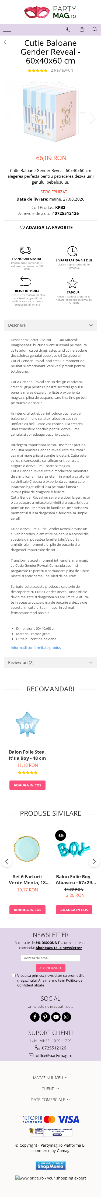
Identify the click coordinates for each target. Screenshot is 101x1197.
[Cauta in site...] (95, 29)
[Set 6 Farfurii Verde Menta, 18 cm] (27, 849)
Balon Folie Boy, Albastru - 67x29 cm (74, 880)
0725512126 (53, 1048)
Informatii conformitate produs (36, 647)
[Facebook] (35, 1017)
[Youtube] (56, 1017)
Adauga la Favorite (49, 227)
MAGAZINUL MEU (48, 1077)
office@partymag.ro (53, 1055)
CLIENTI (48, 1088)
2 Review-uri (62, 70)
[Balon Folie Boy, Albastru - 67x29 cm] (74, 849)
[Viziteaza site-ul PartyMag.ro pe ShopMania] (51, 1165)
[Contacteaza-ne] (68, 29)
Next (92, 118)
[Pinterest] (45, 1017)
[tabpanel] (50, 113)
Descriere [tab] (17, 325)
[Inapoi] (4, 42)
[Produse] (7, 31)
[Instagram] (66, 1017)
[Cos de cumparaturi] (82, 29)
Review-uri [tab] (20, 662)
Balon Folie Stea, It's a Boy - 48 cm (27, 755)
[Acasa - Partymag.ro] (51, 12)
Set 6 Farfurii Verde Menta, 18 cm (27, 880)
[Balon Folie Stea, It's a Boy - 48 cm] (27, 724)
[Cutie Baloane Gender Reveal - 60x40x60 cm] (50, 113)
